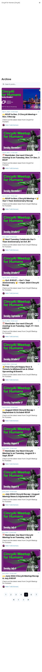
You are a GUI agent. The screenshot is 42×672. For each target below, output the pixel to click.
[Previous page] (18, 600)
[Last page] (28, 600)
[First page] (14, 600)
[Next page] (23, 600)
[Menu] (39, 2)
